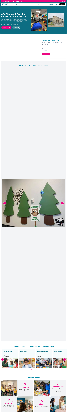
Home (2, 11)
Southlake (8, 11)
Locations (5, 11)
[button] (21, 4)
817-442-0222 (10, 1)
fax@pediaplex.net (19, 1)
